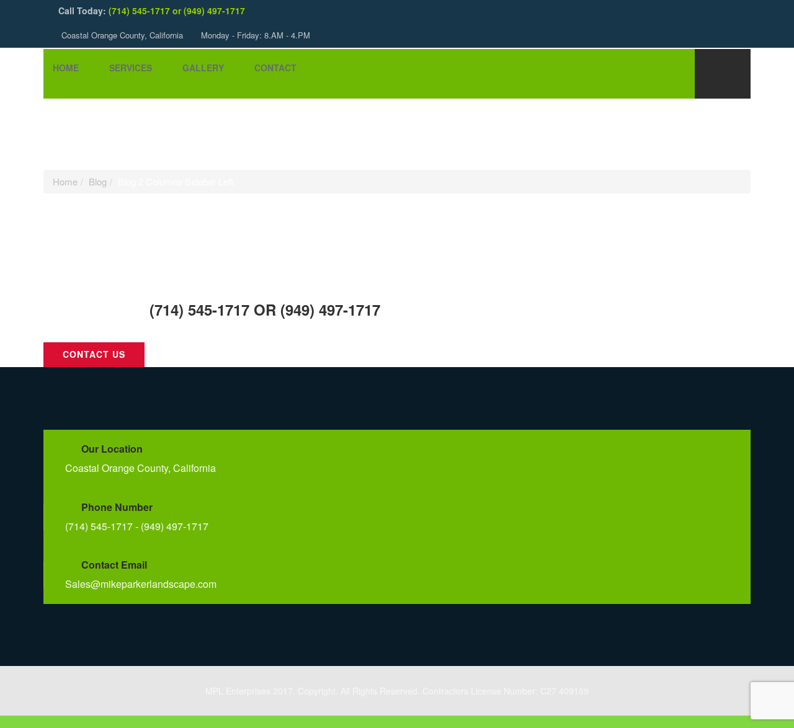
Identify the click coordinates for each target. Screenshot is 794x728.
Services (130, 67)
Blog (98, 181)
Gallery (203, 67)
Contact (275, 67)
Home (66, 67)
